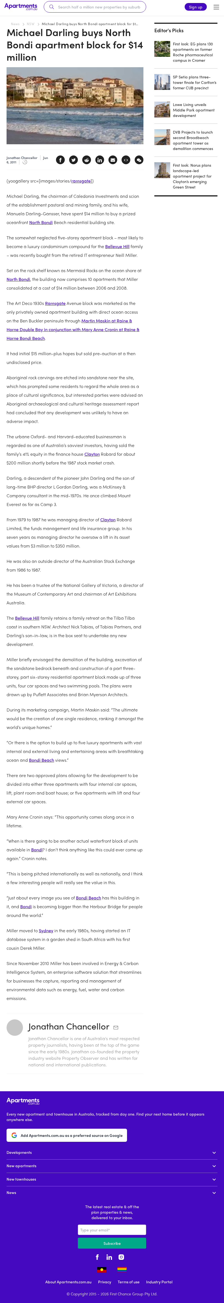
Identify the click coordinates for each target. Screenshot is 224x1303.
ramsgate (81, 181)
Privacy (104, 1281)
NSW (30, 23)
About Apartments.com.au (68, 1281)
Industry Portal (159, 1281)
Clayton (92, 454)
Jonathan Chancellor (68, 1026)
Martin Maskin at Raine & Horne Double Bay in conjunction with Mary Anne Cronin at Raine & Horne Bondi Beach (73, 329)
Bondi (37, 849)
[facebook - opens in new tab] (97, 1256)
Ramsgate (55, 303)
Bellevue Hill (117, 246)
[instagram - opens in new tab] (121, 1256)
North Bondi (41, 222)
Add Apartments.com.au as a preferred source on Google (72, 1135)
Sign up (195, 7)
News (15, 23)
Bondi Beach (41, 760)
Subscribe (112, 1243)
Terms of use (129, 1281)
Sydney (46, 930)
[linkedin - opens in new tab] (109, 1256)
